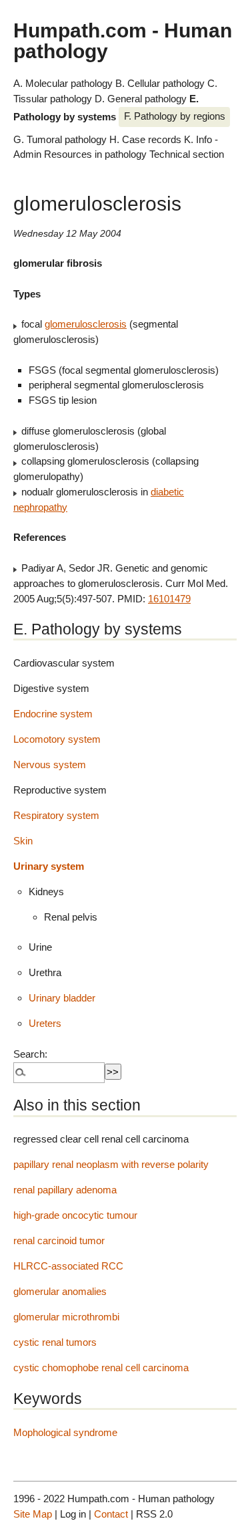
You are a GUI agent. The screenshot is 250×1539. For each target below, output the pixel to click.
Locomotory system (57, 739)
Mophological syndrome (65, 1432)
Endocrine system (53, 713)
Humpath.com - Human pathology (122, 40)
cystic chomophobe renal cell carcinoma (101, 1367)
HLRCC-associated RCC (68, 1266)
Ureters (45, 1023)
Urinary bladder (62, 997)
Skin (23, 840)
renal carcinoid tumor (59, 1240)
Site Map (32, 1514)
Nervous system (49, 764)
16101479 (169, 598)
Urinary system (48, 866)
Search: (30, 1054)
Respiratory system (56, 815)
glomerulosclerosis (86, 324)
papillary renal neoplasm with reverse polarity (111, 1164)
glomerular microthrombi (66, 1316)
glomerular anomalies (60, 1291)
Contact (111, 1514)
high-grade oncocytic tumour (75, 1215)
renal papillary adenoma (65, 1189)
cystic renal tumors (55, 1342)
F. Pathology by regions (174, 116)
